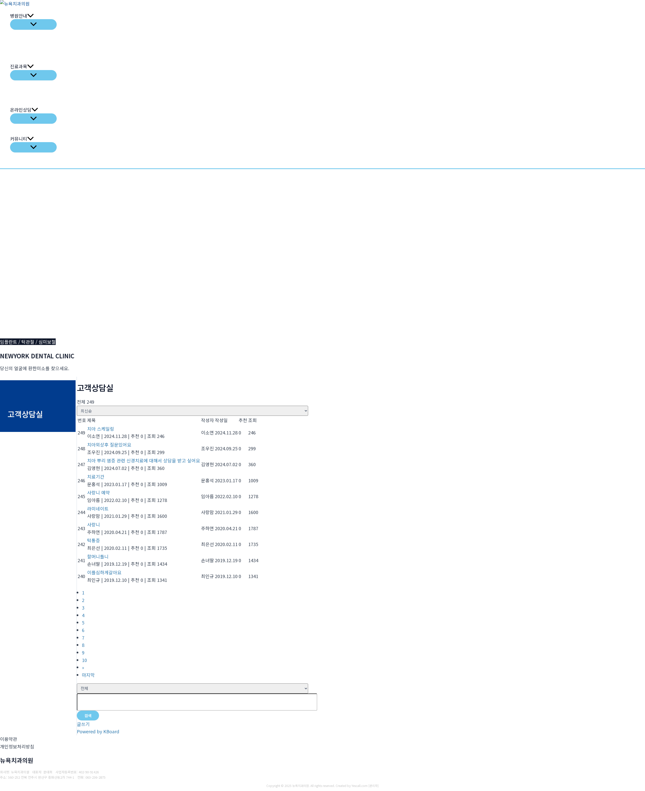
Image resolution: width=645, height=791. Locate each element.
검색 (87, 715)
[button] (30, 15)
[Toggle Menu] (33, 24)
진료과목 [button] (18, 66)
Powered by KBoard (98, 731)
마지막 (88, 675)
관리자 (373, 785)
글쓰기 (83, 724)
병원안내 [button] (18, 15)
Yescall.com (359, 785)
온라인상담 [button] (20, 109)
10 (84, 660)
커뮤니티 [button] (18, 138)
